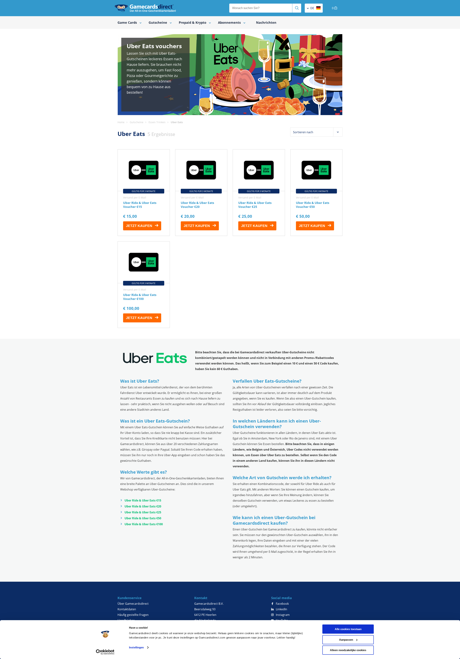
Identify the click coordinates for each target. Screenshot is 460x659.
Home (121, 122)
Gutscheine (136, 122)
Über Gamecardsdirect (133, 604)
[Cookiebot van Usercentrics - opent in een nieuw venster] (105, 652)
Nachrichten (266, 22)
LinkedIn (281, 609)
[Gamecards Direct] (145, 8)
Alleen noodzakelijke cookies (348, 650)
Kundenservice (130, 598)
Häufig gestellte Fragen (133, 615)
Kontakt (200, 598)
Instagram (282, 615)
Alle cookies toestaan (348, 629)
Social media (281, 598)
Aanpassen (346, 639)
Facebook (282, 604)
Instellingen (136, 647)
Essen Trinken (157, 122)
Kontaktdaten (127, 609)
